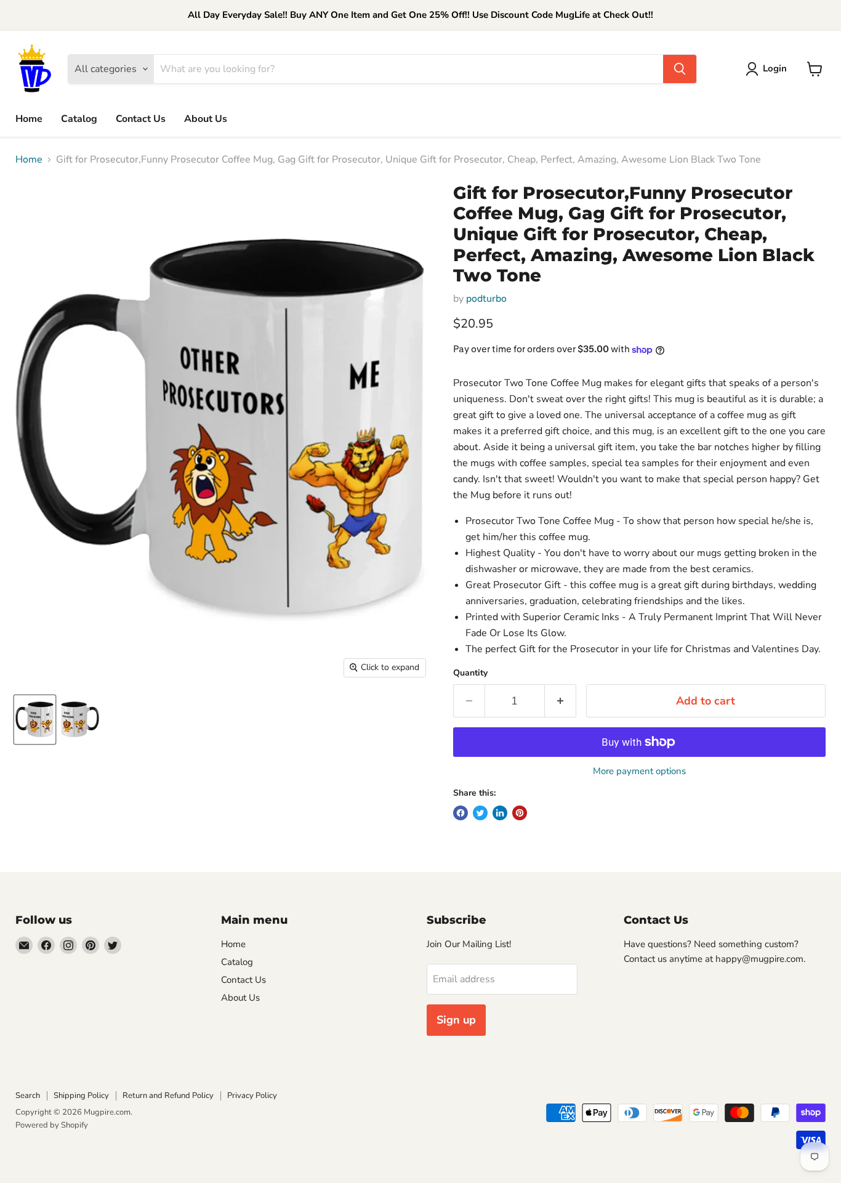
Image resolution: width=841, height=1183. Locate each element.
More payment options (639, 771)
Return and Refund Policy (168, 1095)
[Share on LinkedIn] (500, 812)
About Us (205, 119)
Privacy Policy (252, 1095)
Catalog (79, 119)
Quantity (470, 673)
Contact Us (141, 119)
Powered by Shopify (51, 1125)
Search (27, 1095)
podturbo (486, 298)
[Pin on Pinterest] (519, 812)
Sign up (456, 1019)
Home (28, 119)
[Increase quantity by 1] (560, 701)
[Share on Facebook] (460, 812)
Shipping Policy (81, 1095)
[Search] (679, 69)
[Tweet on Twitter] (480, 812)
